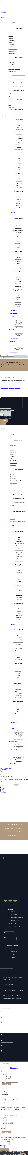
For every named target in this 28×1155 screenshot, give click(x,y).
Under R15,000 (19, 185)
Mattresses (13, 212)
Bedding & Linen (13, 329)
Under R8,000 (19, 181)
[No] (25, 1154)
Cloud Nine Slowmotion (19, 131)
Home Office (13, 341)
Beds (13, 113)
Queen (19, 165)
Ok (21, 1154)
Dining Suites (11, 62)
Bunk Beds (11, 46)
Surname (2, 1147)
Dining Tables (11, 66)
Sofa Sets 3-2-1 (18, 321)
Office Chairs (11, 107)
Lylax (19, 136)
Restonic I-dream (19, 138)
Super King (19, 169)
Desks (10, 105)
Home (1, 769)
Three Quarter (19, 160)
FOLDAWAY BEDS (14, 338)
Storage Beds (11, 44)
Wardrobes (11, 38)
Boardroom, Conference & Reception (16, 109)
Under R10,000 (19, 183)
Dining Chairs (11, 64)
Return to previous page (5, 768)
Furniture (13, 22)
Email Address (3, 1143)
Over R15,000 (19, 187)
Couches (18, 318)
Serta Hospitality (19, 129)
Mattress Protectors (19, 333)
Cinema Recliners (18, 324)
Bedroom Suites (12, 33)
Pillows (18, 335)
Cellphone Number (5, 1076)
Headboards (11, 36)
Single (19, 158)
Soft (19, 201)
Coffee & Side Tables (18, 327)
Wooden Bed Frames (13, 49)
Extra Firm (19, 207)
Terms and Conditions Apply (7, 1139)
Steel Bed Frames (12, 51)
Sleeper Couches (14, 313)
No (23, 1154)
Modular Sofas (19, 322)
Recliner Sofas (19, 323)
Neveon (19, 147)
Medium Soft (19, 205)
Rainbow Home (19, 140)
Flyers (10, 96)
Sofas (13, 316)
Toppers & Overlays (18, 334)
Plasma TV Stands (18, 326)
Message (3, 1082)
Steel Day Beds (12, 53)
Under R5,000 (19, 178)
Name (2, 1071)
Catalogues (11, 93)
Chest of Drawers (12, 40)
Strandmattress (19, 144)
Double (19, 163)
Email (2, 1074)
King (19, 167)
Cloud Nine (19, 127)
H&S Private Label (19, 149)
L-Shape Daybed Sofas (18, 320)
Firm (19, 197)
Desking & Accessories (18, 348)
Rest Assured (19, 134)
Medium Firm (19, 203)
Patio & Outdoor (13, 352)
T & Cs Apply (14, 1068)
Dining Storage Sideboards (14, 69)
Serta (19, 125)
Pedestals (10, 42)
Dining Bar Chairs (12, 71)
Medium (19, 199)
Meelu (19, 142)
